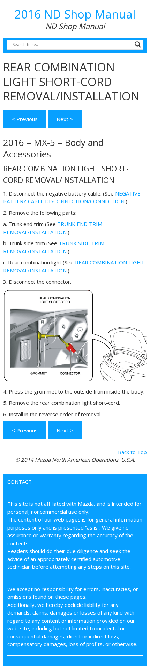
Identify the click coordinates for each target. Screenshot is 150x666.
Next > (65, 118)
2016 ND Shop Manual (75, 14)
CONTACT (19, 481)
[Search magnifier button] (138, 44)
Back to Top (132, 451)
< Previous (25, 118)
